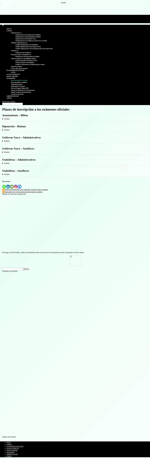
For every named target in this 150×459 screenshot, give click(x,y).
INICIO (9, 29)
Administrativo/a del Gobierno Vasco (25, 39)
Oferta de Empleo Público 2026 (19, 88)
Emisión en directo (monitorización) (21, 92)
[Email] (12, 187)
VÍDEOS (9, 98)
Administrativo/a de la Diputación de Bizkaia (28, 35)
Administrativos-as (16, 33)
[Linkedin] (8, 187)
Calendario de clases (16, 84)
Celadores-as (14, 50)
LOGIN (13, 72)
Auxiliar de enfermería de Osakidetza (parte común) (30, 64)
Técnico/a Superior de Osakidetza (24, 62)
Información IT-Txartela (18, 86)
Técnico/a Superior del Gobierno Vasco (26, 60)
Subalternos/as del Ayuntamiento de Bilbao (27, 56)
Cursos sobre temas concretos (19, 68)
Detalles (7, 119)
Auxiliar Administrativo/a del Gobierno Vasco (28, 46)
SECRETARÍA (11, 78)
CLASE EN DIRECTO (13, 74)
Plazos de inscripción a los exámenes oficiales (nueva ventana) (26, 190)
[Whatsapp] (4, 187)
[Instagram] (16, 187)
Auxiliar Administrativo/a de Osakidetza (26, 44)
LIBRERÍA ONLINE (13, 96)
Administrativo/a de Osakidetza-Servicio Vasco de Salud (31, 41)
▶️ (3, 192)
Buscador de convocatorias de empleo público (23, 192)
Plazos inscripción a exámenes (19, 80)
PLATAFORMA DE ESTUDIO (15, 70)
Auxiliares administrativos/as (19, 43)
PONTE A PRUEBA (12, 76)
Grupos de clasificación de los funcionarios (23, 90)
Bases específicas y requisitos (19, 82)
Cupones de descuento (17, 94)
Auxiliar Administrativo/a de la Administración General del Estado (34, 48)
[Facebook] (19, 187)
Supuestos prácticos (16, 66)
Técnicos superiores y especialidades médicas (23, 58)
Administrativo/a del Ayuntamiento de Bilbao (28, 37)
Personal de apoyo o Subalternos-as (21, 54)
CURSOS (9, 31)
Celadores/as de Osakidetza (23, 52)
